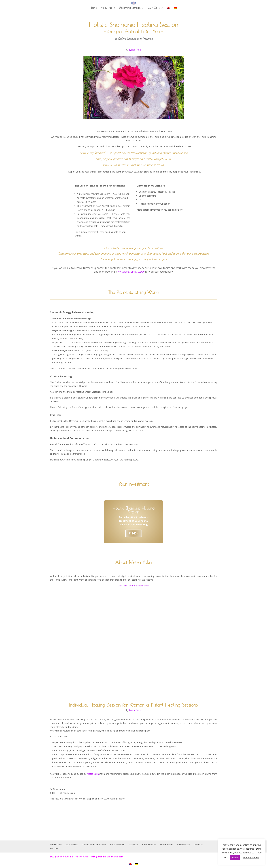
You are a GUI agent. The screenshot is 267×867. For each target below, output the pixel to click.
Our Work (154, 8)
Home (93, 8)
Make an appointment (133, 824)
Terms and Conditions (94, 844)
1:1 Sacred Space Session (131, 271)
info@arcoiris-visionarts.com (107, 856)
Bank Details (149, 844)
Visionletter (183, 844)
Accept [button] (235, 857)
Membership (166, 844)
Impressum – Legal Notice (64, 844)
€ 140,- (133, 533)
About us (106, 8)
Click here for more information (133, 585)
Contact (198, 844)
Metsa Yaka (135, 49)
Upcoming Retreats (130, 8)
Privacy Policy (117, 844)
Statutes (133, 844)
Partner (54, 848)
